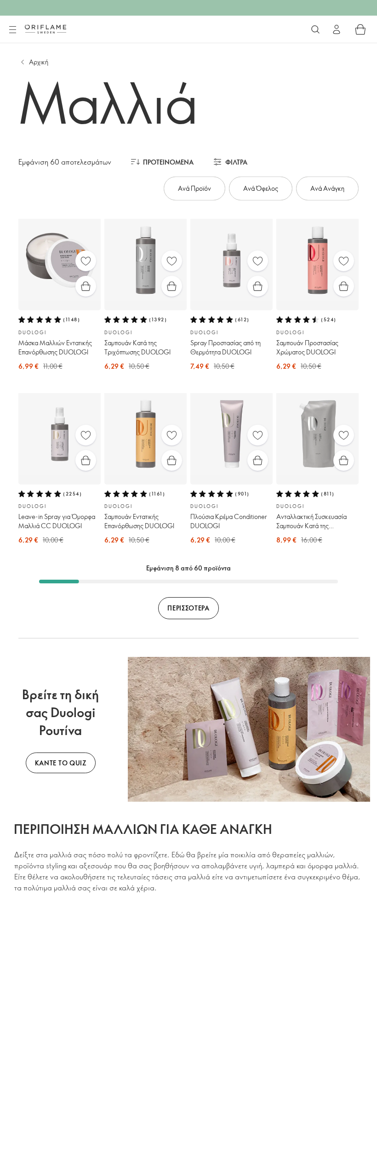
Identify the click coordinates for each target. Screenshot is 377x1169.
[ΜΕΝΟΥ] (12, 29)
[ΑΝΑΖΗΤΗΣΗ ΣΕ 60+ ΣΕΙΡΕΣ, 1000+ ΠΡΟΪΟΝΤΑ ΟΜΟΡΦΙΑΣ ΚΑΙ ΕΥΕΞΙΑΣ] (315, 29)
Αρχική (38, 61)
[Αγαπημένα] (85, 261)
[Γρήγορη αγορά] (85, 286)
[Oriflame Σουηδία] (46, 29)
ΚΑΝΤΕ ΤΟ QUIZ (60, 762)
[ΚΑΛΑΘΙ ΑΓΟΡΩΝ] (360, 29)
